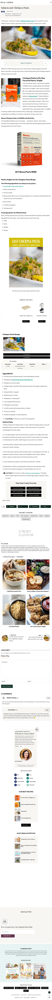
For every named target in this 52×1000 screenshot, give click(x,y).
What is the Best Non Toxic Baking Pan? (28, 846)
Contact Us (34, 997)
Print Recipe (26, 354)
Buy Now (25, 321)
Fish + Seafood (25, 516)
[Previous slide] (2, 313)
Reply (48, 698)
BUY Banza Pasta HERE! (26, 172)
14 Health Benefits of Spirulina (28, 859)
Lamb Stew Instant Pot (14, 591)
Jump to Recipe (9, 11)
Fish (18, 516)
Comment (5, 662)
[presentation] (14, 574)
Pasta (41, 516)
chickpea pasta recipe (27, 21)
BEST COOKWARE (18, 491)
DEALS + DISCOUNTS (34, 491)
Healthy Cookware (34, 988)
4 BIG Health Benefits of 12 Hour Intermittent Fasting (28, 853)
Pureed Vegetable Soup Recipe (28, 804)
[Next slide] (50, 313)
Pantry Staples (8, 988)
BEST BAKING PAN (34, 488)
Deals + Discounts (21, 988)
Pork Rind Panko (14, 626)
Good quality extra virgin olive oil (13, 186)
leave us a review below (32, 473)
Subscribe (45, 988)
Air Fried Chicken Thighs (38, 626)
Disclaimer (27, 997)
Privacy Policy (19, 997)
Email (29, 681)
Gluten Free (34, 516)
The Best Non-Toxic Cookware (28, 839)
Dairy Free (5, 516)
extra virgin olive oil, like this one (22, 380)
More (21, 746)
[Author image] (2, 14)
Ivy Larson (8, 13)
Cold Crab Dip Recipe (26, 818)
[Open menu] (50, 2)
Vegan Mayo (24, 811)
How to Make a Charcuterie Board (38, 591)
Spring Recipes (26, 519)
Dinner (12, 516)
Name (4, 681)
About (26, 990)
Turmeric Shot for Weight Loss (28, 797)
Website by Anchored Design (34, 994)
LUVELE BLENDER (34, 495)
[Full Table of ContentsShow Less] (45, 63)
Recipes (47, 516)
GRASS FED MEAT (18, 495)
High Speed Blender (42, 315)
